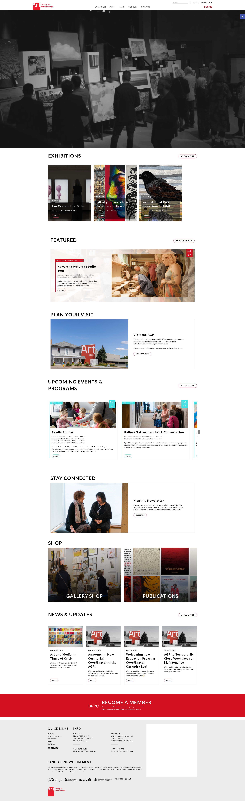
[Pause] (241, 144)
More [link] (56, 216)
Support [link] (145, 7)
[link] (242, 16)
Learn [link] (122, 7)
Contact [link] (52, 739)
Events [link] (51, 741)
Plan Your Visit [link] (55, 736)
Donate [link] (208, 7)
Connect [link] (133, 7)
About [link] (196, 2)
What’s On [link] (100, 7)
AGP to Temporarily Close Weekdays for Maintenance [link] (179, 658)
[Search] (189, 2)
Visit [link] (112, 7)
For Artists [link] (206, 2)
